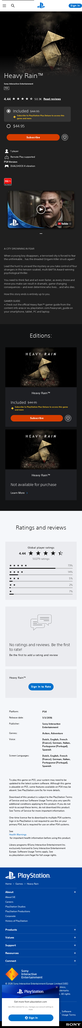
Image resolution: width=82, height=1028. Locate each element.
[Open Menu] (4, 5)
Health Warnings (18, 834)
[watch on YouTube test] (64, 223)
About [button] (9, 892)
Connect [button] (10, 961)
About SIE (10, 897)
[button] (41, 209)
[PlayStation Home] (41, 6)
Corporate (10, 916)
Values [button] (9, 937)
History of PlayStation (16, 920)
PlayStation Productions (17, 911)
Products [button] (11, 929)
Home (8, 883)
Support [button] (10, 945)
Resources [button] (12, 953)
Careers (9, 901)
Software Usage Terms (69, 1013)
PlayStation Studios (15, 906)
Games (19, 883)
